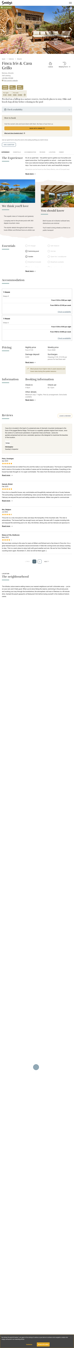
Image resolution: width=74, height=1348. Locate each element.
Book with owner (36, 128)
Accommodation (30, 152)
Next (46, 561)
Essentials (17, 152)
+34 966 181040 (7, 78)
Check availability (64, 312)
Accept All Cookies (43, 1344)
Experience (5, 152)
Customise (29, 1344)
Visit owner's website (11, 80)
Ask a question (9, 145)
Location (52, 152)
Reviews (42, 152)
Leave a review (65, 416)
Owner (61, 152)
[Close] (71, 1337)
